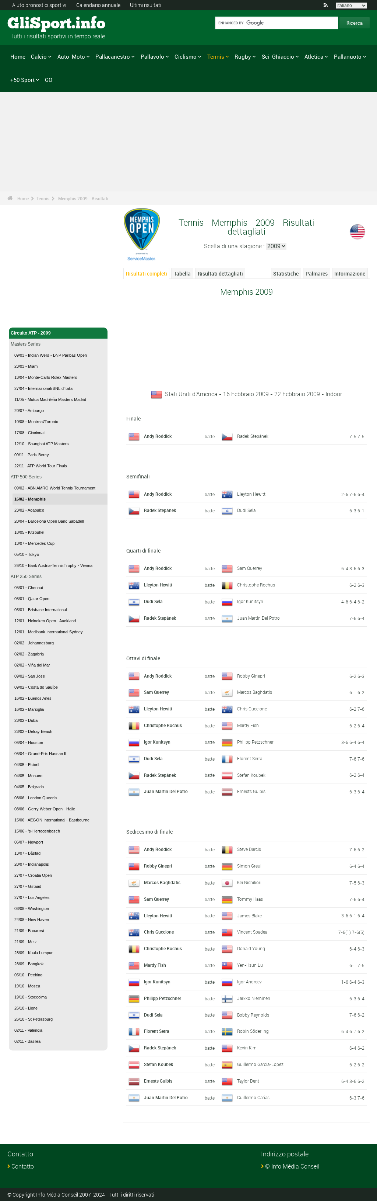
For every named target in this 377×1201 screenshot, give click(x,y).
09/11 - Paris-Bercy (31, 455)
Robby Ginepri (251, 676)
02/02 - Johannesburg (34, 643)
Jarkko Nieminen (253, 998)
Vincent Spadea (252, 932)
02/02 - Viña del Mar (32, 665)
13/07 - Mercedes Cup (34, 543)
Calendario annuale (98, 4)
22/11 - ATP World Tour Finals (40, 466)
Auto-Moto (71, 56)
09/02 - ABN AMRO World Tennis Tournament (54, 488)
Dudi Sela (246, 510)
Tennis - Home (25, 317)
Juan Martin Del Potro (258, 618)
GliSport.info (35, 24)
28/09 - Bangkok (29, 964)
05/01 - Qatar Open (31, 598)
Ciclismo (186, 56)
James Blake (249, 915)
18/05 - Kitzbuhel (29, 532)
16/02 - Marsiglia (29, 709)
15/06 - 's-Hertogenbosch (37, 831)
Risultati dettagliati (220, 273)
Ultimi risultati (145, 4)
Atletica (313, 56)
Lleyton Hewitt (251, 494)
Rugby (243, 56)
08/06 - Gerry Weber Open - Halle (44, 809)
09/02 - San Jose (29, 676)
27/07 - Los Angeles (32, 897)
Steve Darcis (249, 849)
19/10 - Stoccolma (30, 997)
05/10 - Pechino (28, 975)
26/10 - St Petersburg (33, 1019)
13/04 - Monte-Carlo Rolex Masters (45, 377)
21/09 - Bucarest (29, 930)
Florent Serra (249, 758)
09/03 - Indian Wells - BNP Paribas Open (50, 355)
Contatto (22, 1166)
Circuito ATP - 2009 (31, 333)
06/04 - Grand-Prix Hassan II (40, 753)
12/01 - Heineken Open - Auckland (45, 621)
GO (48, 79)
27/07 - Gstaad (27, 886)
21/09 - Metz (25, 941)
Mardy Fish (248, 725)
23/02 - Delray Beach (33, 731)
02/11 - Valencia (28, 1030)
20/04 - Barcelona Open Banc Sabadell (49, 521)
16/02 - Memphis (30, 499)
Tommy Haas (250, 899)
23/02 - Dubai (26, 720)
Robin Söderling (253, 1031)
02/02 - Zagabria (29, 654)
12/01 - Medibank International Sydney (48, 632)
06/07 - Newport (28, 842)
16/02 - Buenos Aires (33, 698)
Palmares (317, 273)
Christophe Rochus (256, 585)
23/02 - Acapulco (29, 510)
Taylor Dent (248, 1081)
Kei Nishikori (249, 882)
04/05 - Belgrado (29, 787)
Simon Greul (249, 866)
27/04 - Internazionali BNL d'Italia (43, 388)
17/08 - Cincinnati (29, 432)
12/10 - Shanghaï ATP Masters (41, 444)
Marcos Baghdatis (254, 692)
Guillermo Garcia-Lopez (260, 1064)
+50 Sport (22, 79)
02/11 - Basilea (27, 1041)
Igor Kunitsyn (250, 601)
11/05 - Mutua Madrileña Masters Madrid (50, 399)
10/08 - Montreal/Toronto (36, 421)
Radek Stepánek (252, 436)
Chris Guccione (252, 709)
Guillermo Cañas (253, 1097)
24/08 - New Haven (31, 919)
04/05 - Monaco (28, 775)
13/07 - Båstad (27, 853)
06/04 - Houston (28, 742)
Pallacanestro (112, 56)
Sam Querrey (249, 568)
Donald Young (251, 948)
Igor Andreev (249, 981)
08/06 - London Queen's (35, 798)
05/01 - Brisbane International (40, 610)
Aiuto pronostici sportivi (39, 4)
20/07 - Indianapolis (31, 864)
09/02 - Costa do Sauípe (36, 687)
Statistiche (286, 273)
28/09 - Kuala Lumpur (33, 953)
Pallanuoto (348, 56)
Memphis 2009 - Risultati (83, 198)
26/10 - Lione (26, 1008)
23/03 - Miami (26, 366)
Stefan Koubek (251, 775)
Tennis (215, 56)
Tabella (182, 273)
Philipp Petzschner (255, 742)
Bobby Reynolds (253, 1015)
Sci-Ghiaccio (278, 56)
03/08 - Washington (31, 908)
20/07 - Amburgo (29, 410)
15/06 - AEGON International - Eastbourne (51, 820)
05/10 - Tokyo (26, 554)
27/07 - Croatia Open (33, 875)
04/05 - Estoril (26, 764)
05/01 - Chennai (28, 587)
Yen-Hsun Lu (250, 965)
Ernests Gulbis (251, 791)
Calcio (39, 56)
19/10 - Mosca (27, 986)
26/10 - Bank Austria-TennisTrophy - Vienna (53, 565)
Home (17, 56)
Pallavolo (152, 56)
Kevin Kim (247, 1048)
